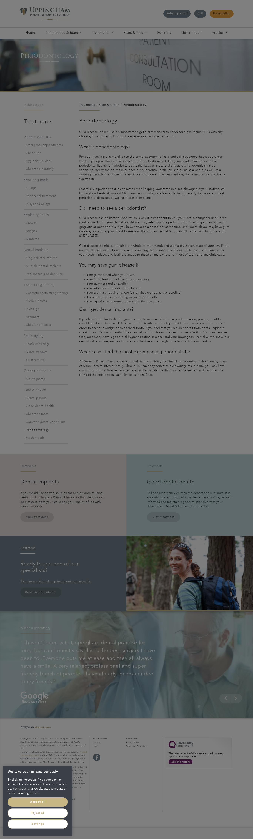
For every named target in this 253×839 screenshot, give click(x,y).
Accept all (37, 801)
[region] (37, 801)
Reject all (38, 813)
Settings (37, 824)
